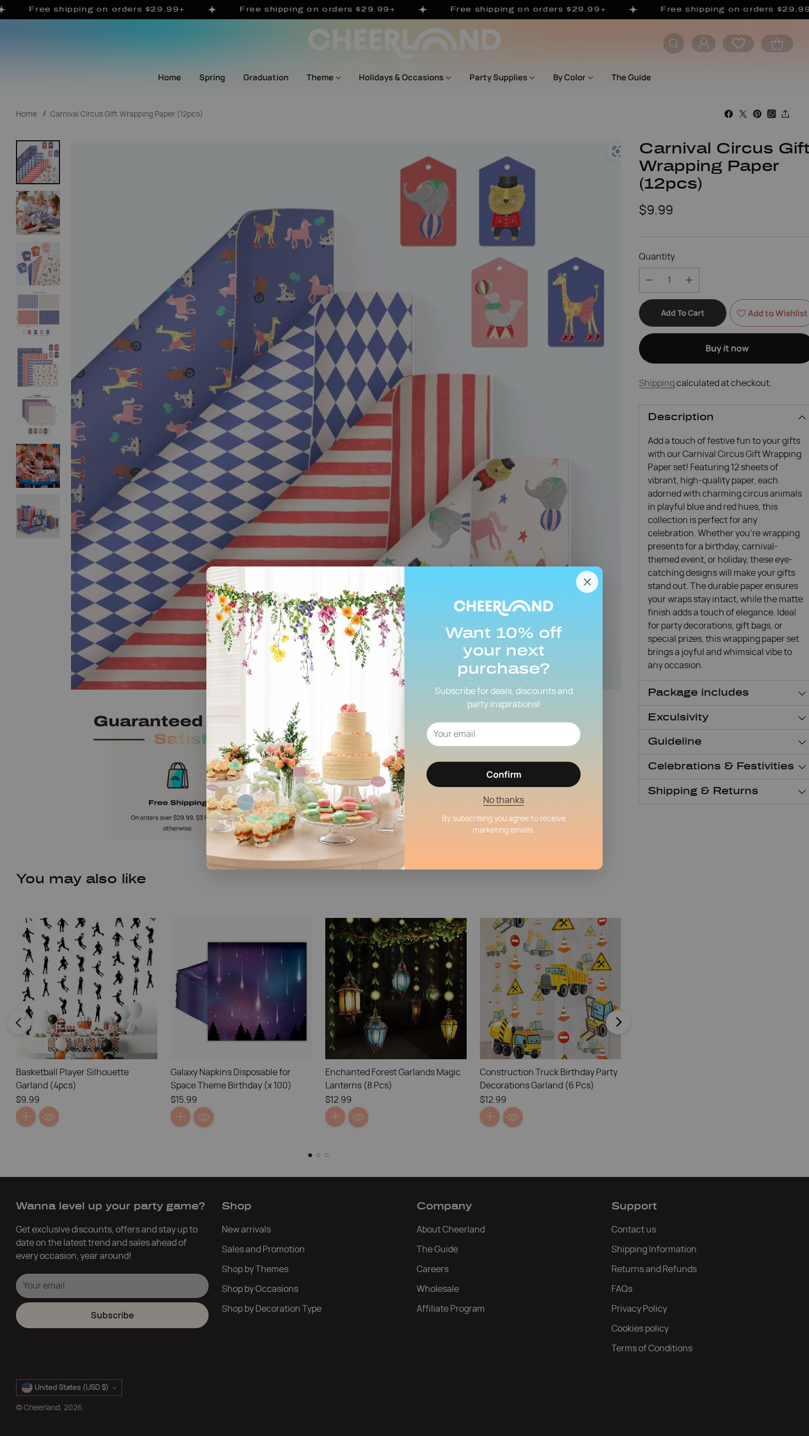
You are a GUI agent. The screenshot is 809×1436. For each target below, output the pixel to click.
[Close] (587, 582)
